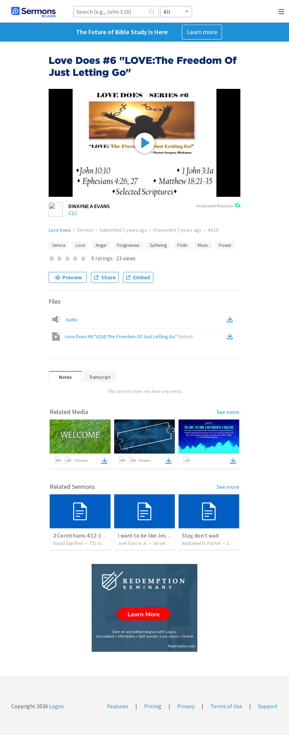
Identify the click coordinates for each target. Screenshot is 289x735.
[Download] (104, 461)
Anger (101, 245)
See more (228, 411)
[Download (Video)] (231, 336)
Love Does (60, 230)
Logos (56, 706)
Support (268, 706)
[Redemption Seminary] (144, 608)
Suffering (158, 245)
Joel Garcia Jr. (132, 543)
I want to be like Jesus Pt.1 (150, 535)
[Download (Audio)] (231, 319)
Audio (72, 319)
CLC (73, 213)
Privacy (186, 706)
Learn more (202, 32)
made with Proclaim (214, 205)
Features (117, 706)
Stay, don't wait (200, 535)
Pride (182, 245)
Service (58, 245)
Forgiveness (128, 245)
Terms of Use (226, 706)
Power (225, 245)
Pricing (152, 706)
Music (203, 245)
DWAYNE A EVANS (89, 205)
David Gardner (68, 543)
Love (80, 245)
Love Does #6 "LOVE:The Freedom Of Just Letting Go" (129, 336)
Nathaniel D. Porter (201, 543)
